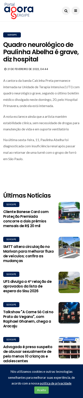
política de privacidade (56, 383)
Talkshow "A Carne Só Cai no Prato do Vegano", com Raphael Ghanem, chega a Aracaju (28, 319)
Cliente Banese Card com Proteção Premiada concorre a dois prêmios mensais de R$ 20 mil (26, 218)
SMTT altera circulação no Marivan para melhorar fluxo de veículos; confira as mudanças (28, 253)
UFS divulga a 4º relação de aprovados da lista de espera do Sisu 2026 (27, 286)
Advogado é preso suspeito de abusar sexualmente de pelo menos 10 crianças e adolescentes (27, 354)
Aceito (41, 390)
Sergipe (12, 34)
